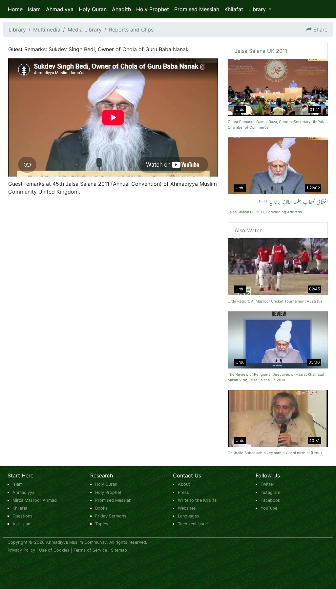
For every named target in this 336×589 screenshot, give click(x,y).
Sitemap (119, 550)
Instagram (270, 492)
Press (183, 492)
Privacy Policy (21, 550)
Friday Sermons (110, 516)
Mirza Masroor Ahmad (34, 500)
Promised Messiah (196, 9)
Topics (101, 523)
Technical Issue (193, 523)
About (184, 484)
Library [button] (257, 9)
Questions (22, 516)
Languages (188, 516)
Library (17, 29)
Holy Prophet (152, 9)
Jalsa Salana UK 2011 (261, 51)
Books (101, 508)
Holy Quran (93, 9)
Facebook (270, 500)
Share (320, 29)
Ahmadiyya (60, 9)
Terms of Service (90, 550)
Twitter (267, 484)
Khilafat (233, 9)
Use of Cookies (54, 550)
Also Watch (248, 230)
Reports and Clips (131, 29)
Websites (187, 508)
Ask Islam (22, 523)
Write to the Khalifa (197, 500)
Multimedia (46, 29)
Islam (34, 9)
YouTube (269, 508)
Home (15, 9)
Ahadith (121, 9)
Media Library (85, 29)
